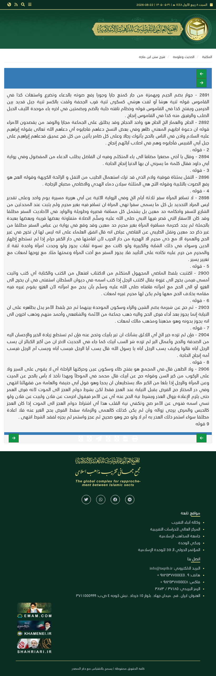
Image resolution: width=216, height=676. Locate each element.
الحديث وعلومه (183, 57)
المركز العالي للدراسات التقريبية (175, 529)
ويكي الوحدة (189, 542)
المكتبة (207, 57)
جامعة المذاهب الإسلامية (179, 535)
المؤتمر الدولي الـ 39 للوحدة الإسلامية (169, 549)
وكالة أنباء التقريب (185, 522)
